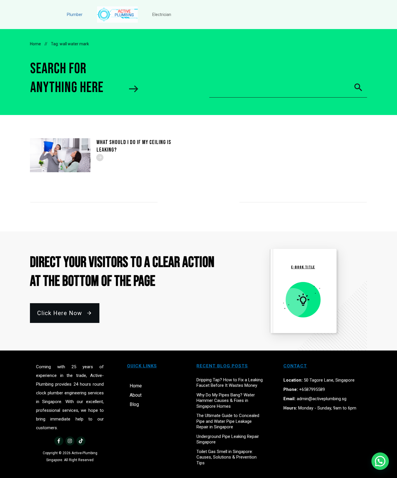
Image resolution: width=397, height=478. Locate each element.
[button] (380, 461)
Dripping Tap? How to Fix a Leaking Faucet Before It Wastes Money (229, 382)
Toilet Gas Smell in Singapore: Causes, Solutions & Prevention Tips (226, 457)
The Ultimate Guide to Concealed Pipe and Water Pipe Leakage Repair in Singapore (227, 421)
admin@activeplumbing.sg (321, 398)
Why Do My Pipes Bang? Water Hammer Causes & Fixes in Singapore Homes (225, 400)
